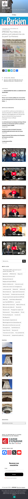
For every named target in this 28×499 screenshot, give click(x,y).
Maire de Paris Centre (9, 304)
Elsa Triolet (6, 294)
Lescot (17, 302)
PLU (22, 312)
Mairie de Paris (20, 304)
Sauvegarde (6, 327)
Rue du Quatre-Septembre (10, 320)
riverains (17, 314)
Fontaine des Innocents (17, 294)
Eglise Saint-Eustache (18, 291)
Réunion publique (9, 81)
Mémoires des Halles (8, 307)
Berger (20, 274)
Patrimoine (6, 312)
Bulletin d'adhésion (8, 284)
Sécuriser (15, 330)
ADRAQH (6, 8)
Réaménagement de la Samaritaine (12, 322)
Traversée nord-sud (8, 332)
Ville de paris (6, 335)
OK (14, 496)
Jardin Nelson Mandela (15, 299)
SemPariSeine (16, 327)
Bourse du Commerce (9, 276)
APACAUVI (13, 274)
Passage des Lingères (17, 309)
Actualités (7, 77)
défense (22, 289)
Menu (14, 14)
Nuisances (6, 309)
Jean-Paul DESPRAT (8, 302)
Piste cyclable (15, 312)
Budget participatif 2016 (9, 281)
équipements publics (17, 335)
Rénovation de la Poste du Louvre (11, 325)
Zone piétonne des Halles (15, 79)
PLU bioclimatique (8, 314)
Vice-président (19, 332)
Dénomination (7, 291)
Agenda (5, 274)
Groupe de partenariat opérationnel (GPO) (13, 297)
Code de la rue (19, 284)
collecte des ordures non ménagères (12, 286)
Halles (6, 79)
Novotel (18, 307)
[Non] (26, 494)
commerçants (7, 289)
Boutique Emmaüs (8, 279)
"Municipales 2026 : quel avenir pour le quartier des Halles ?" (12, 270)
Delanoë (15, 289)
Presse (13, 77)
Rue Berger (6, 317)
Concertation (18, 81)
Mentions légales (21, 487)
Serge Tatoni (6, 330)
